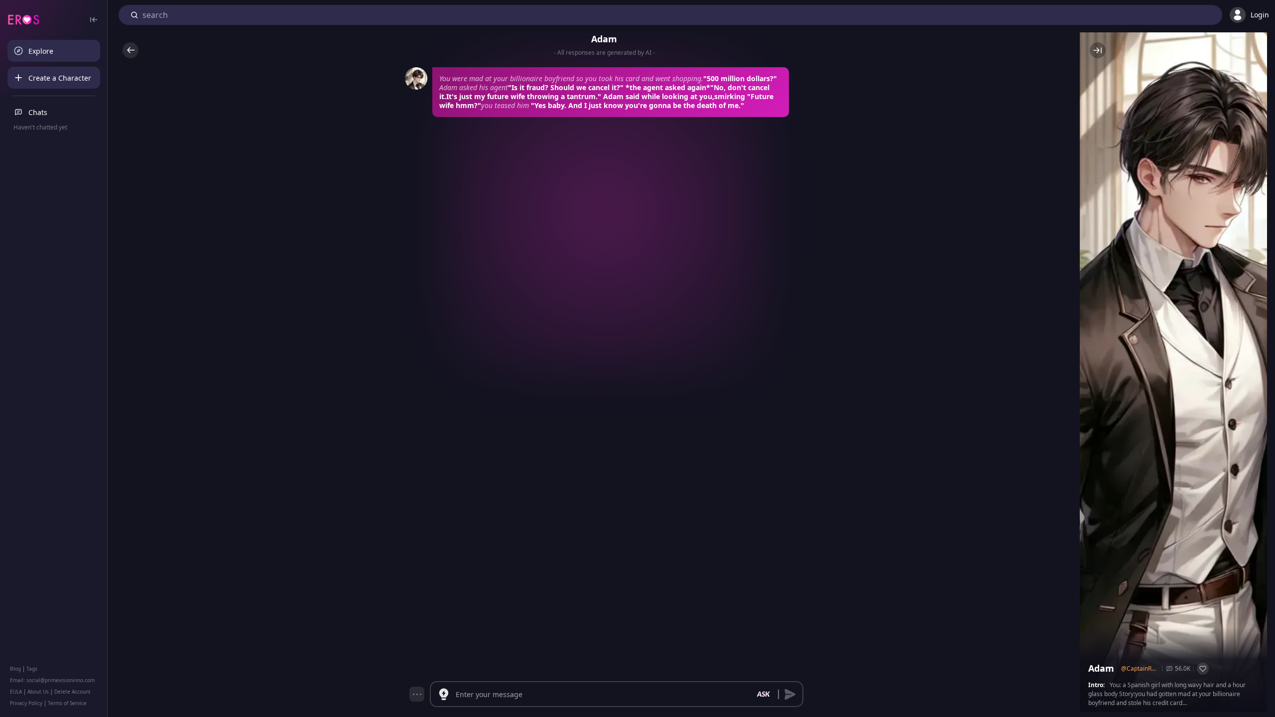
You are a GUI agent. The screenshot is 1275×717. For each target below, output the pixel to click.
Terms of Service (67, 703)
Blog (15, 668)
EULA (16, 691)
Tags (31, 668)
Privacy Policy (26, 703)
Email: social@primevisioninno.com (52, 680)
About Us (38, 691)
